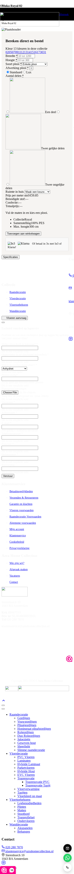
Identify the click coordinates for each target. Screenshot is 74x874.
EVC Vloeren (26, 774)
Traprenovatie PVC (37, 782)
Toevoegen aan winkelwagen (23, 233)
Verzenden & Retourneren (23, 497)
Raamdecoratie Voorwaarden (25, 516)
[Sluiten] (3, 322)
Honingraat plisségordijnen (34, 728)
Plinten (21, 806)
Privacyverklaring (19, 548)
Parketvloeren (26, 767)
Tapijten (22, 792)
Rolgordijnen (25, 732)
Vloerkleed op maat (29, 796)
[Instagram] (71, 339)
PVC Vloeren (26, 757)
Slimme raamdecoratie (31, 750)
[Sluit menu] (3, 708)
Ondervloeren (26, 821)
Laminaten (24, 760)
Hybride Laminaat (28, 764)
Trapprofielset (26, 817)
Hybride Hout (26, 771)
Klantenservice (17, 535)
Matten (21, 810)
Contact (13, 582)
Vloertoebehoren (18, 304)
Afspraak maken (18, 569)
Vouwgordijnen (27, 721)
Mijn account (16, 529)
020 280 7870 (14, 847)
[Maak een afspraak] (67, 848)
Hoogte (11, 60)
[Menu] (3, 705)
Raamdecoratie (17, 292)
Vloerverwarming (28, 789)
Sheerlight (23, 746)
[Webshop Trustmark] (69, 659)
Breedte (12, 56)
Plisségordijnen (26, 725)
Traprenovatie (26, 778)
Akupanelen (25, 828)
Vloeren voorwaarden (21, 510)
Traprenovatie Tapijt (37, 785)
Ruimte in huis (15, 191)
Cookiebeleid (16, 541)
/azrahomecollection (19, 633)
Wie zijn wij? (16, 563)
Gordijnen (23, 718)
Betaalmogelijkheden (21, 491)
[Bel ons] (67, 867)
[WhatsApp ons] (67, 858)
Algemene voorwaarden (22, 522)
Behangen (23, 831)
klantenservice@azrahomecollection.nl (29, 851)
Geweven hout (26, 743)
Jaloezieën (23, 739)
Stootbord (23, 813)
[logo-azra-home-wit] (29, 25)
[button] (4, 700)
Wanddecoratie (17, 311)
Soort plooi (14, 64)
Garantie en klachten (20, 504)
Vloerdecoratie (17, 298)
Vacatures (14, 575)
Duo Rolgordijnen (28, 735)
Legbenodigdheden (29, 803)
